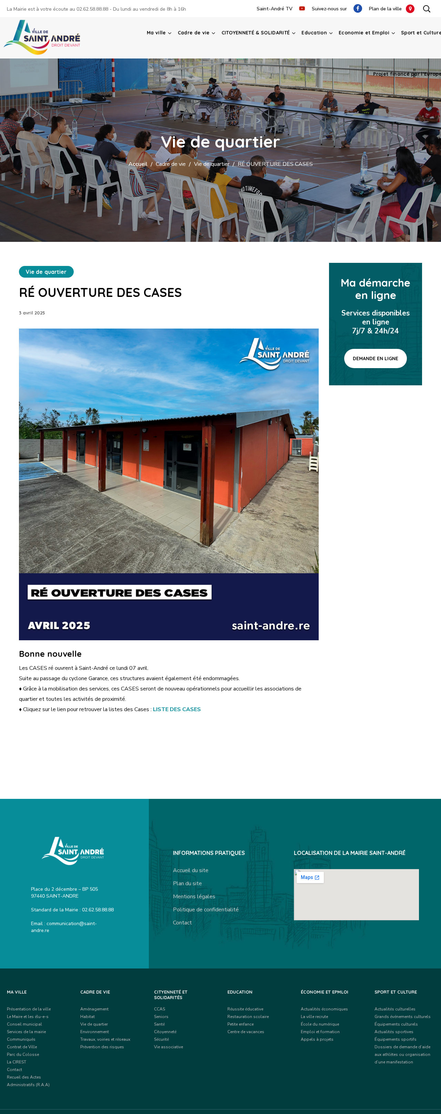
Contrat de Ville (22, 1047)
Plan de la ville (387, 9)
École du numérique (320, 1024)
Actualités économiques (324, 1009)
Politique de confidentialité (206, 909)
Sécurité (161, 1039)
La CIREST (16, 1062)
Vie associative (168, 1047)
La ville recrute (314, 1016)
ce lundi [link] (119, 668)
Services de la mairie (26, 1032)
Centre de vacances (245, 1032)
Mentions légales (194, 896)
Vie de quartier (211, 164)
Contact (182, 922)
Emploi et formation (320, 1032)
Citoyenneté (165, 1032)
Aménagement (94, 1009)
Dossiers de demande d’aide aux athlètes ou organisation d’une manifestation (402, 1054)
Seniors (161, 1016)
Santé (159, 1024)
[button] (426, 8)
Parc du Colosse (23, 1054)
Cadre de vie (171, 164)
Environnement (94, 1032)
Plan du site (187, 883)
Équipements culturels (396, 1024)
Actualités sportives (394, 1032)
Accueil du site (190, 870)
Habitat (87, 1016)
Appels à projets (317, 1039)
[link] (119, 668)
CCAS (159, 1009)
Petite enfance (240, 1024)
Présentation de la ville (29, 1009)
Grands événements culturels (403, 1016)
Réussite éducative (245, 1009)
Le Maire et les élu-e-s (28, 1016)
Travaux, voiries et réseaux (105, 1039)
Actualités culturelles (395, 1009)
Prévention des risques (102, 1047)
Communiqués (21, 1039)
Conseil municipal (24, 1024)
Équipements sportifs (396, 1039)
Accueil (138, 164)
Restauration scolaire (248, 1016)
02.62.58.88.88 (92, 9)
